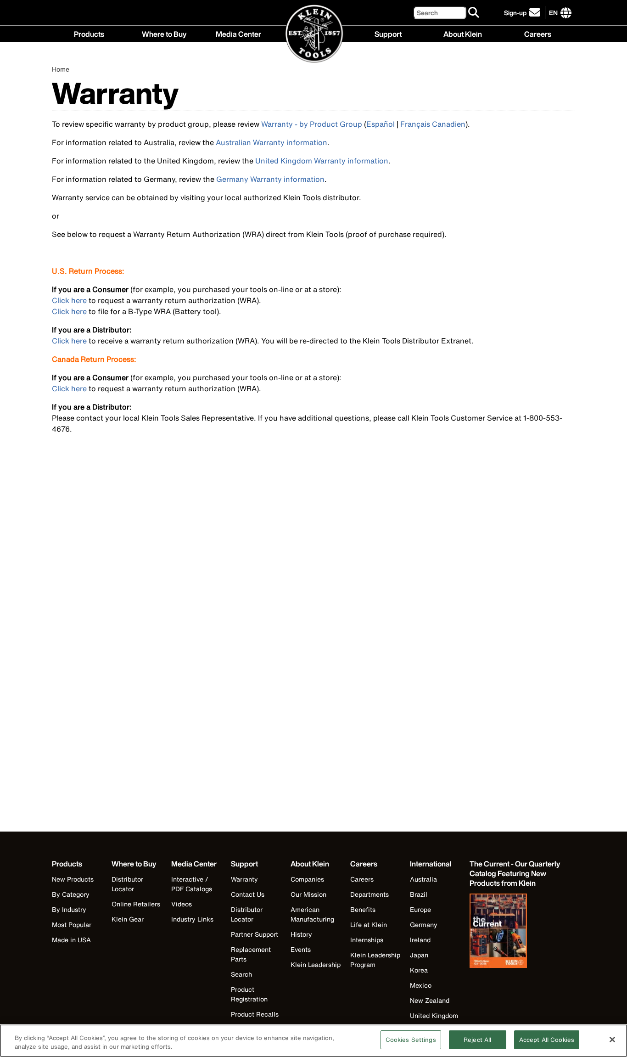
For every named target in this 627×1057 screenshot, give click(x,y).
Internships (366, 940)
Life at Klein (368, 924)
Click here (69, 300)
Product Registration (249, 994)
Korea (419, 970)
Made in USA (71, 940)
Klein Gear (128, 919)
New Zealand (429, 1000)
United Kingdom (434, 1015)
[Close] (612, 1039)
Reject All (477, 1039)
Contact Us (247, 894)
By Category (71, 894)
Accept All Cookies (546, 1039)
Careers (537, 33)
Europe (420, 909)
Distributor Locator (127, 884)
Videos (181, 904)
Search (241, 974)
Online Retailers (136, 904)
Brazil (418, 894)
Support (388, 33)
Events (301, 949)
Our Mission (308, 894)
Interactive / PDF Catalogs (191, 884)
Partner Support (254, 934)
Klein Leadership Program (375, 959)
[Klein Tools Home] (314, 34)
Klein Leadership (316, 964)
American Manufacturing (312, 914)
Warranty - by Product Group (311, 123)
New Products (73, 879)
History (301, 934)
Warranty (244, 879)
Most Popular (71, 924)
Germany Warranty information (270, 179)
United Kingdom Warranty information (321, 160)
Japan (419, 955)
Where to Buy (164, 33)
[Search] (474, 12)
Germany (423, 924)
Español (380, 123)
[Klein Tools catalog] (515, 932)
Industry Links (192, 919)
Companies (307, 879)
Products (89, 33)
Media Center (238, 33)
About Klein (462, 33)
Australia (423, 879)
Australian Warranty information (271, 142)
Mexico (420, 985)
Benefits (362, 909)
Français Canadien (432, 123)
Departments (369, 894)
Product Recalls (255, 1014)
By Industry (69, 909)
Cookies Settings (411, 1039)
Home (60, 69)
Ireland (420, 940)
